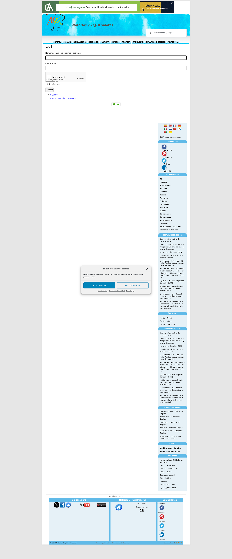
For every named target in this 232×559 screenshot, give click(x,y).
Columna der (165, 217)
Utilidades (164, 204)
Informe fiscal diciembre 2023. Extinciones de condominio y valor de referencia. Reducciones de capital (172, 304)
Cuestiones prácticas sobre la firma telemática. (171, 256)
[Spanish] (165, 125)
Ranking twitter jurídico (170, 448)
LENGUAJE (164, 223)
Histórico (160, 42)
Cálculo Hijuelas (166, 472)
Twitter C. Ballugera (167, 324)
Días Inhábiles (165, 478)
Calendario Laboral (167, 475)
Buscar (163, 211)
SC (161, 179)
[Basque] (165, 132)
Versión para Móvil (116, 496)
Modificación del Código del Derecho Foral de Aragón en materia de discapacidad (172, 263)
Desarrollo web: (173, 543)
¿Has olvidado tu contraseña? (63, 98)
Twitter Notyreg (166, 321)
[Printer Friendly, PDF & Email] (116, 104)
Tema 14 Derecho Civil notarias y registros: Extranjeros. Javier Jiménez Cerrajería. (172, 246)
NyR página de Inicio (168, 487)
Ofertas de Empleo (175, 427)
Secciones (93, 42)
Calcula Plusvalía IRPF (168, 465)
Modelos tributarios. (168, 484)
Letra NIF (163, 481)
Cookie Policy (102, 291)
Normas (67, 42)
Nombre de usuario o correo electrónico (63, 53)
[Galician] (179, 129)
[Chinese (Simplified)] (175, 129)
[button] (147, 268)
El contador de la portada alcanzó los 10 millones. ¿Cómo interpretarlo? (171, 296)
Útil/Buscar (138, 42)
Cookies (126, 543)
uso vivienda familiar (169, 230)
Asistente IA (173, 42)
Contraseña (50, 63)
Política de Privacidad (117, 291)
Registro (54, 94)
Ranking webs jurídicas (170, 451)
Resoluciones (80, 42)
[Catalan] (170, 132)
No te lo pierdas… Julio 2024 (171, 252)
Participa (105, 42)
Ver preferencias (132, 285)
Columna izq (165, 214)
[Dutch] (170, 129)
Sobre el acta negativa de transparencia (170, 240)
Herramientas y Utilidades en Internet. (171, 461)
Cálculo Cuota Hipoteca (169, 468)
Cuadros (115, 42)
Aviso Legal (130, 291)
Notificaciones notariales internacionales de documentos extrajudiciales (172, 288)
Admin (162, 427)
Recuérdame (54, 84)
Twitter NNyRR (166, 318)
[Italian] (165, 129)
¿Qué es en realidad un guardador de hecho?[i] (172, 282)
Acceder (49, 89)
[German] (179, 125)
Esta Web (150, 42)
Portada (57, 42)
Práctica (126, 42)
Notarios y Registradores (92, 25)
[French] (175, 125)
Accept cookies (99, 285)
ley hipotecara (166, 220)
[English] (170, 125)
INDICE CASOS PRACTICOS (171, 226)
